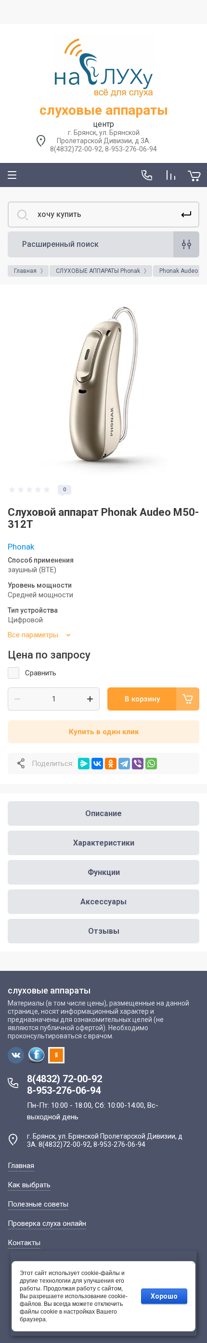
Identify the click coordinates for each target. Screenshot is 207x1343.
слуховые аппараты (103, 110)
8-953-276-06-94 (64, 1090)
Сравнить (40, 673)
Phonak (21, 546)
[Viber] (137, 763)
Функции (104, 872)
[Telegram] (124, 763)
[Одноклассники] (110, 763)
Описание (103, 813)
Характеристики (103, 842)
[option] (103, 383)
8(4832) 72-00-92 (64, 1079)
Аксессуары (103, 901)
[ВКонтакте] (97, 763)
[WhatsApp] (151, 763)
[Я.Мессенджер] (84, 763)
